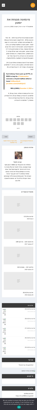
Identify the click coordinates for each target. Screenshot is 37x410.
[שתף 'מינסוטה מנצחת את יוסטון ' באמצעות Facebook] (30, 120)
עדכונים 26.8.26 (30, 338)
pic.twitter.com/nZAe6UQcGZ (16, 83)
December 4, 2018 (25, 88)
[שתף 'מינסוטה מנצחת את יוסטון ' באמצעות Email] (18, 123)
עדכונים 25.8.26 (30, 347)
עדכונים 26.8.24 (28, 292)
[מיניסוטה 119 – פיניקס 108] (18, 230)
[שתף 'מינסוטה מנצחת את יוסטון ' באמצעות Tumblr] (18, 120)
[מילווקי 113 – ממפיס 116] (18, 255)
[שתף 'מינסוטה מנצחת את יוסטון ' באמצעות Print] (15, 123)
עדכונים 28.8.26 (30, 318)
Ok (19, 407)
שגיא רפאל (22, 26)
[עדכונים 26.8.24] (18, 281)
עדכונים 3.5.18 (28, 216)
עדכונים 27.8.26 (30, 328)
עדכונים (7, 26)
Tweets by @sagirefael (26, 365)
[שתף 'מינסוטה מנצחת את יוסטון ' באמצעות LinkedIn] (11, 120)
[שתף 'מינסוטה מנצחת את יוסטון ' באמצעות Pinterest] (15, 120)
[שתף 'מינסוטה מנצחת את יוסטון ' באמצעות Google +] (22, 120)
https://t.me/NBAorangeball (24, 396)
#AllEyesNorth (15, 81)
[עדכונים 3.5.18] (18, 205)
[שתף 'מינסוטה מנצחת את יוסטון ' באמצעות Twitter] (26, 120)
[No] (34, 404)
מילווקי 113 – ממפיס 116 (25, 267)
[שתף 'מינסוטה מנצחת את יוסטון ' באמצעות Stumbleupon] (22, 123)
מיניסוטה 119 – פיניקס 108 (24, 242)
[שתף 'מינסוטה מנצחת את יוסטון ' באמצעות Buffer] (7, 120)
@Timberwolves (23, 76)
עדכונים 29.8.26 (30, 309)
